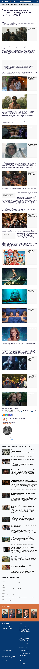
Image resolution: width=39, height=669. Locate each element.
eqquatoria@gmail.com (9, 654)
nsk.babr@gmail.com (25, 640)
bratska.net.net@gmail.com (10, 629)
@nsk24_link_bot (25, 639)
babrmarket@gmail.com (9, 657)
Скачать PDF (31, 411)
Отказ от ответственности (24, 650)
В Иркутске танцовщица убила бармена (8, 600)
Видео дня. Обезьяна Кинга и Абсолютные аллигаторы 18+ (7, 235)
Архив (31, 4)
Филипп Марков (6, 7)
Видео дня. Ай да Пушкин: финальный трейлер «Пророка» (8, 195)
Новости (28, 4)
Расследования (22, 489)
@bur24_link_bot (25, 626)
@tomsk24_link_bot (25, 643)
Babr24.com (13, 7)
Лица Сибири (6, 606)
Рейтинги (20, 4)
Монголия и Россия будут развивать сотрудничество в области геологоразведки (15, 591)
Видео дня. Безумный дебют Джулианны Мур (24, 517)
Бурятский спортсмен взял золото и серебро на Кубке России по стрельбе (14, 582)
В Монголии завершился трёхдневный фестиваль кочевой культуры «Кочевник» (15, 579)
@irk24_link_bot (25, 630)
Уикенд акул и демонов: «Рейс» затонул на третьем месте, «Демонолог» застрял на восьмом (23, 506)
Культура (18, 7)
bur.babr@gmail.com (25, 627)
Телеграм (5, 419)
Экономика (27, 489)
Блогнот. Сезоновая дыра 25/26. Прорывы (23, 459)
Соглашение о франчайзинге (25, 653)
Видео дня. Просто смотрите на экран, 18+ (23, 469)
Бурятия (31, 489)
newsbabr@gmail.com (7, 423)
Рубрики (11, 4)
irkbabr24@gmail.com (26, 631)
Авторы (15, 4)
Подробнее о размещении (6, 660)
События (21, 456)
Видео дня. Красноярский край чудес (21, 537)
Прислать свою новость (23, 647)
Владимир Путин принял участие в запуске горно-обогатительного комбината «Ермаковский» (18, 597)
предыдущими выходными (16, 189)
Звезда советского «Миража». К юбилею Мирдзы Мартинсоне (22, 548)
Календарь (22, 661)
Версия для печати (24, 411)
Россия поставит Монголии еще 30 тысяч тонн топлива (11, 594)
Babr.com (10, 2)
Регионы (3, 4)
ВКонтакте (5, 420)
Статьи (24, 4)
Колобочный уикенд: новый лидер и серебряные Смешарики (21, 565)
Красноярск (25, 544)
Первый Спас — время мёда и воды (21, 557)
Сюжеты (7, 4)
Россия (22, 7)
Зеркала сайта (22, 663)
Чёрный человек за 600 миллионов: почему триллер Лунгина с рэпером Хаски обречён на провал (24, 482)
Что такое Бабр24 (23, 655)
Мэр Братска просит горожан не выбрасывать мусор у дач (12, 585)
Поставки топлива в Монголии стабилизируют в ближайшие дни (13, 588)
